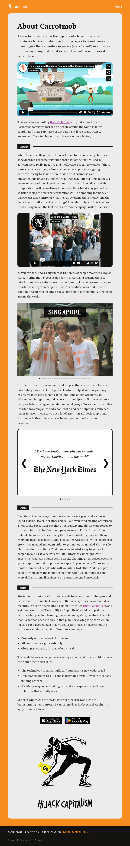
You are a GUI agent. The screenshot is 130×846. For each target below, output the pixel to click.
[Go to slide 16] (72, 378)
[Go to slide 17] (75, 378)
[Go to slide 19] (79, 378)
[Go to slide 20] (81, 378)
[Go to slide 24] (90, 378)
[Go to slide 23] (88, 378)
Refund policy (24, 840)
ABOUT (118, 7)
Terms (11, 840)
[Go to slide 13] (66, 378)
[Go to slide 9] (57, 378)
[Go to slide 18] (77, 378)
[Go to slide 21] (83, 378)
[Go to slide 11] (61, 378)
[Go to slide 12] (64, 378)
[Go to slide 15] (70, 378)
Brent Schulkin (60, 122)
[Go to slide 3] (44, 378)
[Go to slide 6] (50, 378)
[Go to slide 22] (86, 378)
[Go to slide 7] (52, 378)
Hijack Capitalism (94, 606)
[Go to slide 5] (48, 378)
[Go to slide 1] (39, 378)
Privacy (38, 840)
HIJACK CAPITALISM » (75, 832)
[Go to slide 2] (41, 378)
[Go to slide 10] (59, 378)
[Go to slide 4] (46, 378)
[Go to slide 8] (55, 378)
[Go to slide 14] (68, 378)
